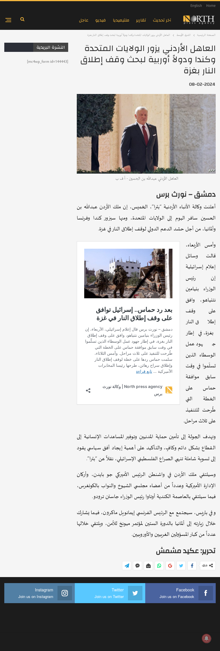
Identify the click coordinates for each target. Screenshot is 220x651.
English (196, 5)
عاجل (84, 20)
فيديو (100, 20)
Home (211, 5)
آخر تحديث (162, 20)
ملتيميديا (121, 20)
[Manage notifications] (206, 638)
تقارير (141, 20)
